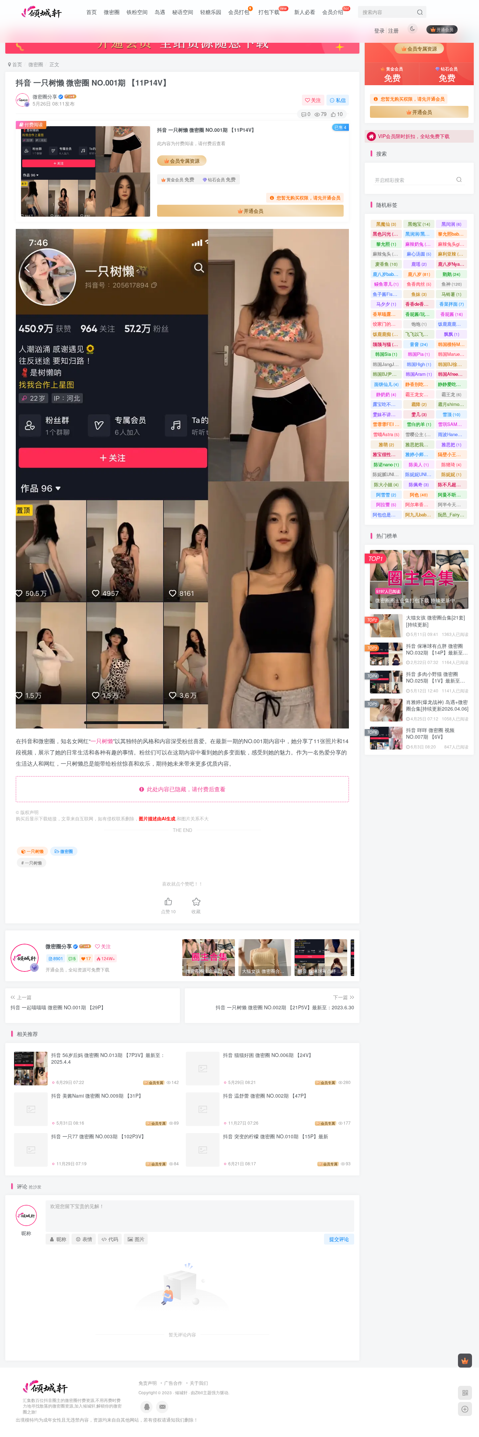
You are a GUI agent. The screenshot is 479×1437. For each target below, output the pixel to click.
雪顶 (451, 414)
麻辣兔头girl (452, 243)
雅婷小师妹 (419, 454)
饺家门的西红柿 (387, 323)
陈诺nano (386, 464)
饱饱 (419, 323)
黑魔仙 (386, 224)
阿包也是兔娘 (387, 514)
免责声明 (148, 1383)
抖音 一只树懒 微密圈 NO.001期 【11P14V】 (93, 82)
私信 (341, 99)
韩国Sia (386, 354)
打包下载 (272, 10)
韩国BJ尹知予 (387, 374)
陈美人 (419, 464)
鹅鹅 (451, 274)
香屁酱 (451, 314)
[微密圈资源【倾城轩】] (45, 1386)
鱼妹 (419, 294)
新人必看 (304, 11)
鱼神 (451, 283)
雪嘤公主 (418, 434)
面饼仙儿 (386, 384)
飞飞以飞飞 (419, 334)
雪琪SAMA (452, 424)
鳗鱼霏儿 (386, 283)
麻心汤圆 (419, 253)
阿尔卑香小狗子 (419, 504)
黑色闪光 (386, 233)
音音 (419, 344)
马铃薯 (451, 294)
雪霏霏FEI (387, 424)
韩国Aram (419, 374)
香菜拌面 (451, 303)
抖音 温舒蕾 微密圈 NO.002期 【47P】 (266, 1095)
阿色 (419, 494)
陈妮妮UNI (419, 474)
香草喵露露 (387, 314)
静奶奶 (386, 394)
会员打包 (238, 11)
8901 (58, 958)
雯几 (419, 414)
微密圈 (112, 11)
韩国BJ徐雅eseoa (452, 364)
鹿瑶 (419, 263)
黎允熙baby (452, 233)
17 (88, 958)
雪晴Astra (386, 434)
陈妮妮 (451, 474)
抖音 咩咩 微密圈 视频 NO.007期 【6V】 (430, 733)
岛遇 (160, 11)
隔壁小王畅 (452, 454)
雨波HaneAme (452, 434)
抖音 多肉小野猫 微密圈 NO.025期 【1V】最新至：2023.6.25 (435, 199)
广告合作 (173, 1383)
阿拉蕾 (386, 504)
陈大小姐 (386, 484)
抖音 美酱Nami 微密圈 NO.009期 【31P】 (97, 1095)
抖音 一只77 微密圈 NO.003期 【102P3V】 (98, 1136)
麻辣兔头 (386, 253)
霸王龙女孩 (419, 394)
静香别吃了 (419, 384)
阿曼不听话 (452, 494)
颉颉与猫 (386, 344)
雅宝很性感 (387, 454)
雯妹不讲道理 (387, 414)
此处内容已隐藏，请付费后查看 (184, 789)
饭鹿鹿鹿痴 (452, 323)
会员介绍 (335, 10)
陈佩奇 (419, 484)
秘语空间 (182, 11)
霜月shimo (452, 404)
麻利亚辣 (451, 253)
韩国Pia (419, 354)
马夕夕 (386, 303)
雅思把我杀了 (419, 444)
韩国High (419, 364)
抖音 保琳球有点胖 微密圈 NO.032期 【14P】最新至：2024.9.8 (437, 652)
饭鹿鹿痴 (386, 334)
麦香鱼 (386, 263)
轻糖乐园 (210, 11)
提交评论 (339, 1238)
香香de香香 (419, 303)
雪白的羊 (419, 424)
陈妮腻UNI (387, 474)
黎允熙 (386, 243)
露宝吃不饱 (387, 404)
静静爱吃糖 (452, 384)
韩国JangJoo (387, 364)
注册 (393, 30)
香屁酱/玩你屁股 (419, 314)
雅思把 (451, 444)
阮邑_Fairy (452, 514)
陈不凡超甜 (452, 484)
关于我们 (199, 1383)
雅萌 (386, 444)
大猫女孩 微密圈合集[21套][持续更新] (435, 621)
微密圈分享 (45, 96)
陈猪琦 (451, 464)
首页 (91, 11)
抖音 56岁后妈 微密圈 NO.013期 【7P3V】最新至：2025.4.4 (108, 1058)
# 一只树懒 (31, 863)
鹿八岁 (419, 274)
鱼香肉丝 (419, 283)
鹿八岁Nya (452, 263)
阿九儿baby (419, 514)
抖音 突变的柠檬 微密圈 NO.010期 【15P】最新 (275, 1136)
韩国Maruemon (452, 354)
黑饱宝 (419, 224)
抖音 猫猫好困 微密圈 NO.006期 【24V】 (268, 1054)
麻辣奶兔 (418, 243)
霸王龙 (451, 394)
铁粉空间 (137, 11)
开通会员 (445, 29)
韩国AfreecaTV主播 (452, 374)
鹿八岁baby (387, 274)
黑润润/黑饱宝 (419, 233)
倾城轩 (181, 1392)
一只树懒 (101, 741)
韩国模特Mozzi (452, 344)
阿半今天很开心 (452, 504)
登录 (379, 30)
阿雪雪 (386, 494)
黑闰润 (451, 224)
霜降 (419, 404)
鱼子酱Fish (387, 294)
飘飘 (451, 334)
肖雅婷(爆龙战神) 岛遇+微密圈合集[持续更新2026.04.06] (437, 705)
